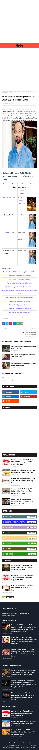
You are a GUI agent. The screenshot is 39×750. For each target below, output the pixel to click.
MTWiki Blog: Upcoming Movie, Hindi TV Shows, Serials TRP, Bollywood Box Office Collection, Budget (19, 746)
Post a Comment (7, 381)
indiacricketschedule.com (9, 613)
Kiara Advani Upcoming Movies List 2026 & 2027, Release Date (23, 347)
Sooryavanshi (7, 197)
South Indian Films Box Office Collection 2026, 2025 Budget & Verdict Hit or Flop (22, 501)
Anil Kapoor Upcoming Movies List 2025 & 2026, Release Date (23, 355)
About (16, 742)
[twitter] (28, 392)
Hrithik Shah (6, 103)
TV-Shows (18, 543)
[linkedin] (10, 396)
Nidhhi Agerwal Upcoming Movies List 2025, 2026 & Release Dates (23, 364)
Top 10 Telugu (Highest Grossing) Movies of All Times (19, 287)
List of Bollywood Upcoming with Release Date (19, 297)
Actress (22, 190)
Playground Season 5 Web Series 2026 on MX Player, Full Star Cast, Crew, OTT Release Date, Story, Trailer (22, 696)
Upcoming (9, 91)
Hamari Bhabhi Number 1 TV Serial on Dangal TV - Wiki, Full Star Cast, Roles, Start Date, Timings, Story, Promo (23, 653)
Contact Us (23, 742)
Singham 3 (7, 232)
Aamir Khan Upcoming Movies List (19, 312)
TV (18, 538)
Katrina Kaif (21, 203)
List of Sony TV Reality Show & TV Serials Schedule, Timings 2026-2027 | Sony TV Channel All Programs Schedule (24, 640)
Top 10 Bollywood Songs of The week (19, 275)
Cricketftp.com (24, 613)
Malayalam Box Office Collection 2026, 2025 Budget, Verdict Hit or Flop (22, 588)
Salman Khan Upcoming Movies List (19, 305)
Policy (29, 742)
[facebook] (10, 392)
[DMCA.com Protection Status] (8, 598)
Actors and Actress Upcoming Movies (16, 317)
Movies (18, 532)
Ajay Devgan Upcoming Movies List (19, 301)
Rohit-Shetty (31, 317)
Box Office (18, 516)
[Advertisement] (19, 21)
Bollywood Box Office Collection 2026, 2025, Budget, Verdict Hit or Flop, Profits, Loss (22, 462)
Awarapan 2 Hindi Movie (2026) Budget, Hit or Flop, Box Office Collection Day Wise (22, 491)
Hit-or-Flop (18, 527)
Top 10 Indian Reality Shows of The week (19, 283)
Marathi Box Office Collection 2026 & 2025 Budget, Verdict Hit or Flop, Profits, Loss (23, 481)
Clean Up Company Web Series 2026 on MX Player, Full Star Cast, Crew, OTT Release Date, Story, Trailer (23, 672)
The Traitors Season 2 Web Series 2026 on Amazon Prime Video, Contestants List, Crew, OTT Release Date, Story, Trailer (23, 684)
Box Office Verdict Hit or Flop (18, 522)
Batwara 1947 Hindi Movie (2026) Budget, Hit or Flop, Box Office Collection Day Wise (22, 567)
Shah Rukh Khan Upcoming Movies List (19, 308)
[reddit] (10, 401)
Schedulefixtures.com (8, 615)
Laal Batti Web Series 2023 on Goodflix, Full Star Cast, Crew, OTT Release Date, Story (23, 732)
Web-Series (18, 554)
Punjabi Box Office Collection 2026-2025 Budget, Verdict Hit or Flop (23, 471)
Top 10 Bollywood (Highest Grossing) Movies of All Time (19, 272)
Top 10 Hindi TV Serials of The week (19, 279)
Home (3, 91)
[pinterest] (28, 396)
